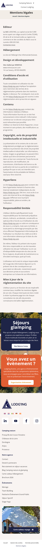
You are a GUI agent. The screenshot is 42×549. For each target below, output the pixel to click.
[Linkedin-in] (5, 421)
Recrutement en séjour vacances (14, 466)
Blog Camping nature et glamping (15, 470)
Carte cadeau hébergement (12, 474)
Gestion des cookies (16, 543)
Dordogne (6, 442)
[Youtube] (15, 421)
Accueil (15, 16)
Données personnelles (32, 543)
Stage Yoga (6, 502)
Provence (5, 450)
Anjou (4, 446)
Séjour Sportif (7, 498)
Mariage (5, 487)
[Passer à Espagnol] (20, 413)
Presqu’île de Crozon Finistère (13, 435)
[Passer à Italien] (12, 413)
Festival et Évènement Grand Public (15, 494)
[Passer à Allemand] (16, 413)
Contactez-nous (9, 45)
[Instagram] (37, 421)
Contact (5, 459)
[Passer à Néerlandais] (9, 413)
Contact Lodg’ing (27, 7)
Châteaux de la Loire (10, 439)
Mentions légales (21, 546)
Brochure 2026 (7, 477)
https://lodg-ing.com (11, 86)
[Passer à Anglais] (5, 413)
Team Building (7, 491)
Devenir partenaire (9, 463)
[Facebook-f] (26, 421)
